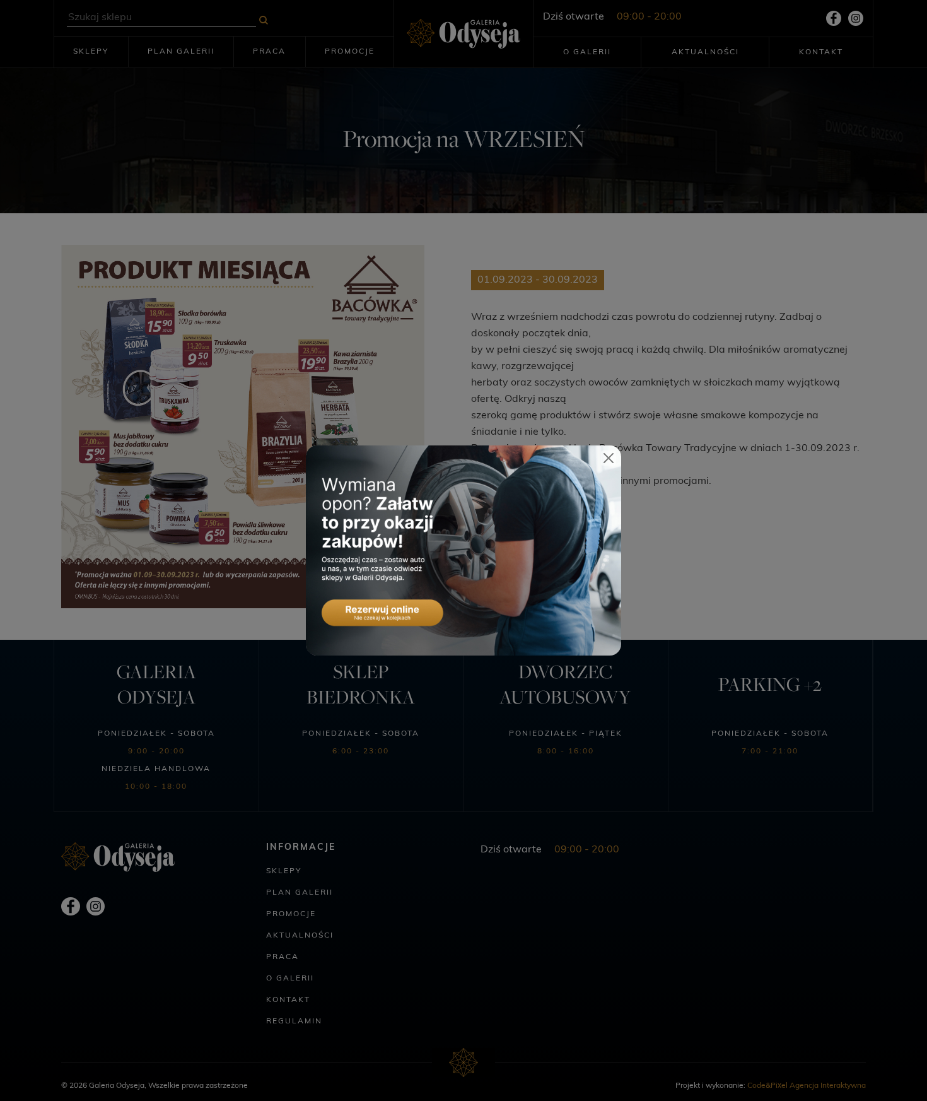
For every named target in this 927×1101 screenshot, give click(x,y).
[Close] (608, 458)
